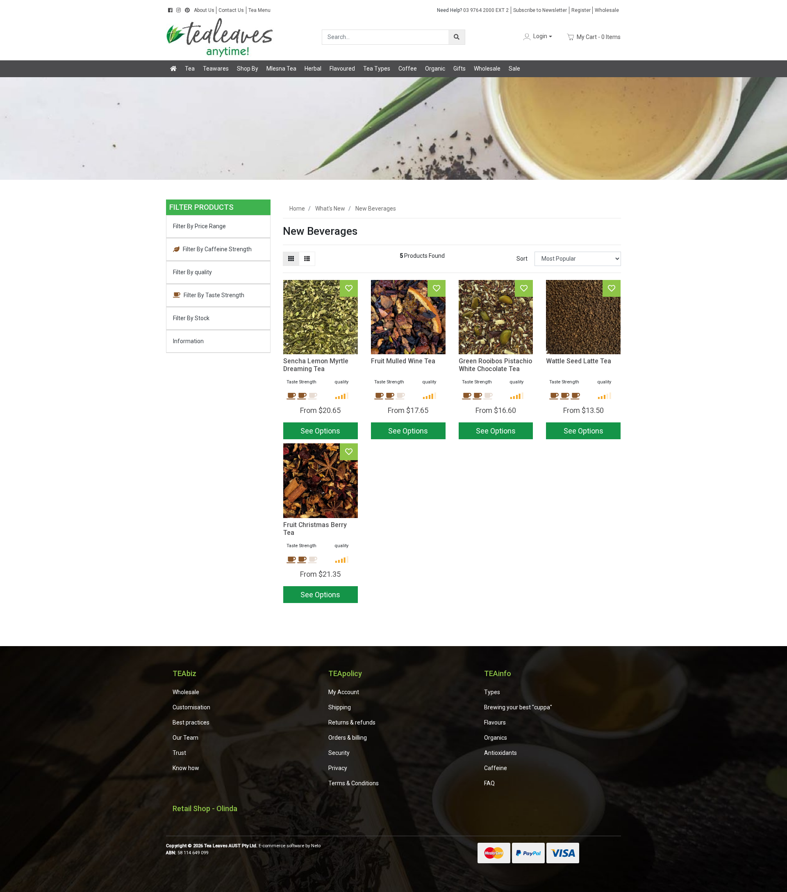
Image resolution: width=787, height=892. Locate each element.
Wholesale (607, 10)
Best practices (191, 722)
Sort (522, 258)
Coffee (407, 68)
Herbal (313, 68)
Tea (190, 68)
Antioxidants (500, 753)
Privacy (337, 768)
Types (492, 692)
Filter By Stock (191, 318)
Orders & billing (347, 737)
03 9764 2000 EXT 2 (473, 10)
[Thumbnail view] (291, 259)
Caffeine (495, 768)
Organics (495, 737)
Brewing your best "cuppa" (518, 707)
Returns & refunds (351, 722)
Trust (179, 753)
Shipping (339, 707)
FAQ (489, 783)
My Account (343, 692)
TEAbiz (184, 673)
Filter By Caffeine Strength (217, 249)
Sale (514, 68)
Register (581, 10)
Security (339, 753)
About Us (204, 10)
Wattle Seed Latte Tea (578, 361)
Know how (186, 768)
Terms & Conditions (353, 783)
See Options (583, 431)
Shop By (247, 68)
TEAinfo (497, 673)
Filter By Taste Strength (214, 295)
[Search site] (456, 37)
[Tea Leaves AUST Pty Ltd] (221, 36)
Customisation (191, 707)
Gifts (459, 68)
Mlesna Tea (281, 68)
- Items (599, 36)
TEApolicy (345, 673)
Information (188, 341)
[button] (537, 37)
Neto (316, 845)
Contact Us (231, 10)
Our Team (185, 737)
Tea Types (376, 68)
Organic (435, 68)
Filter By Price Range (199, 226)
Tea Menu (259, 10)
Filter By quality (192, 272)
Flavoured (342, 68)
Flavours (495, 722)
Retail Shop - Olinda (205, 808)
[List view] (307, 259)
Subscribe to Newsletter (540, 10)
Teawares (216, 68)
